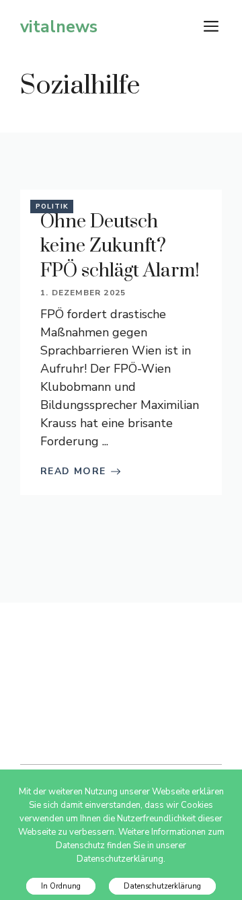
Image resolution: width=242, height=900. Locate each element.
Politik (52, 206)
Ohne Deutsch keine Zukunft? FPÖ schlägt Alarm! (120, 246)
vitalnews (58, 26)
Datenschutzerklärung (162, 886)
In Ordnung (61, 886)
